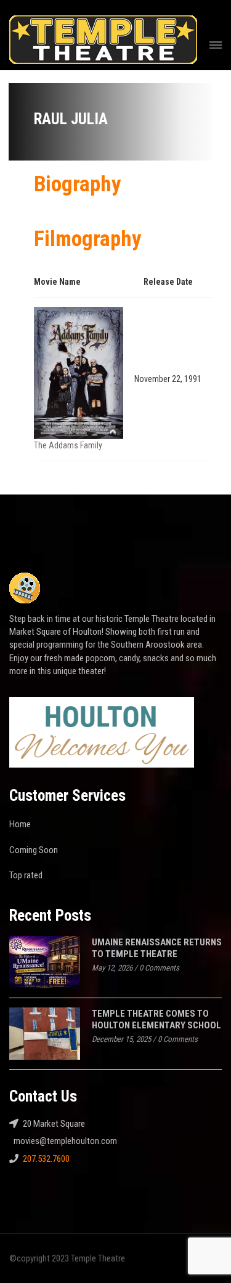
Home (20, 824)
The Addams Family (68, 445)
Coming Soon (33, 850)
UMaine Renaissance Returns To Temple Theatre (157, 948)
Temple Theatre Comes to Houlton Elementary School (156, 1019)
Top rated (26, 875)
